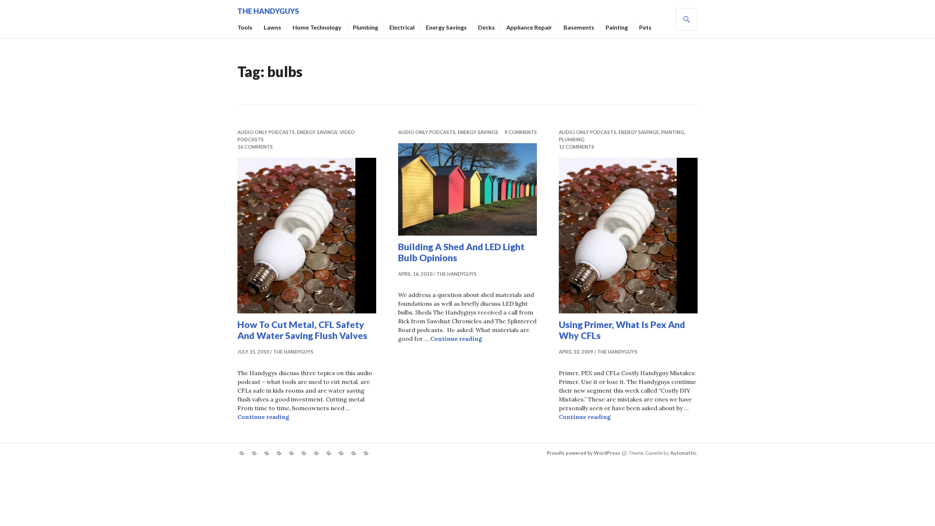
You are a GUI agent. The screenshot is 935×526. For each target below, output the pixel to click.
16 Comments (255, 147)
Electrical (402, 27)
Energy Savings (446, 27)
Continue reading (263, 416)
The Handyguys (268, 11)
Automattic (683, 453)
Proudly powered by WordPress (583, 453)
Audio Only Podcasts (266, 132)
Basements (579, 27)
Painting (617, 27)
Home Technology (317, 27)
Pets (645, 27)
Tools (244, 27)
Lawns (272, 27)
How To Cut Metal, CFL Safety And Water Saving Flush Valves (302, 330)
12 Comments (576, 147)
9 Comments (520, 132)
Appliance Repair (529, 27)
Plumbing (365, 27)
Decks (486, 27)
